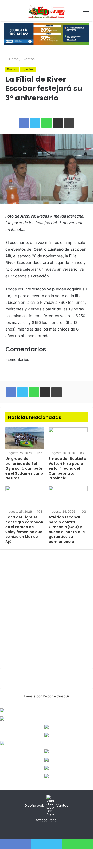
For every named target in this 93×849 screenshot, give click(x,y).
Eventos (28, 59)
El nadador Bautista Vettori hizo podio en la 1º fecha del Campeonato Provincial (67, 468)
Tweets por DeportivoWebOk (47, 696)
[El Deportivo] (46, 11)
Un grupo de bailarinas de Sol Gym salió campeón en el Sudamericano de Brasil (24, 468)
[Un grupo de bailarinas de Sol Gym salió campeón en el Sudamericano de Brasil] (24, 438)
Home (13, 59)
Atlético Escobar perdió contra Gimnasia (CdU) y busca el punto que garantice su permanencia (67, 529)
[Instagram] (53, 830)
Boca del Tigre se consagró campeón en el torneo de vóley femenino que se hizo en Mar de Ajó (24, 529)
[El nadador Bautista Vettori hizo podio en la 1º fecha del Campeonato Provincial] (68, 438)
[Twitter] (46, 830)
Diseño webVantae (47, 805)
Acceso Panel (46, 820)
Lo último (28, 69)
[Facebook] (40, 830)
